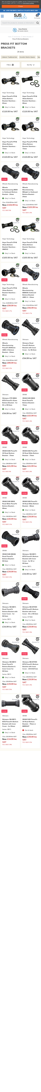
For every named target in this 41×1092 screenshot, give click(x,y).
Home (9, 37)
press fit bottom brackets (20, 39)
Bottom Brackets (27, 37)
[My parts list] (17, 73)
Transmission (17, 37)
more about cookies (28, 3)
